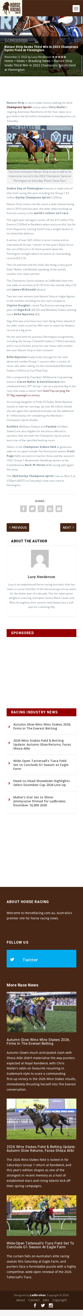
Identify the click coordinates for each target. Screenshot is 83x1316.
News (21, 61)
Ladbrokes (38, 1295)
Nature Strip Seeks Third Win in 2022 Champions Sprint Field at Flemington (41, 48)
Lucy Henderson (41, 57)
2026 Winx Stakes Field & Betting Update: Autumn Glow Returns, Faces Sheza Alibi (42, 744)
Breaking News (39, 61)
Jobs (46, 1300)
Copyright (59, 1300)
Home (8, 61)
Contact (34, 1300)
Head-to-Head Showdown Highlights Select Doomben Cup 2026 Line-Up (41, 783)
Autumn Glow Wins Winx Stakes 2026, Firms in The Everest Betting (42, 726)
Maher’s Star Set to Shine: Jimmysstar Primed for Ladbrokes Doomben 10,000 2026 (39, 801)
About (20, 1300)
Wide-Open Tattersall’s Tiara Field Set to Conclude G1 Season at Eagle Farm (40, 765)
